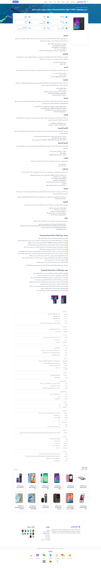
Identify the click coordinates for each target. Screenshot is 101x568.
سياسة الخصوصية (46, 533)
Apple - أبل (47, 538)
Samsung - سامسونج (45, 539)
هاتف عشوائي (15, 1)
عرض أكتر (16, 469)
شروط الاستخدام (46, 531)
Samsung (77, 7)
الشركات (81, 7)
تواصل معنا (47, 536)
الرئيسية (84, 7)
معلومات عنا (47, 535)
